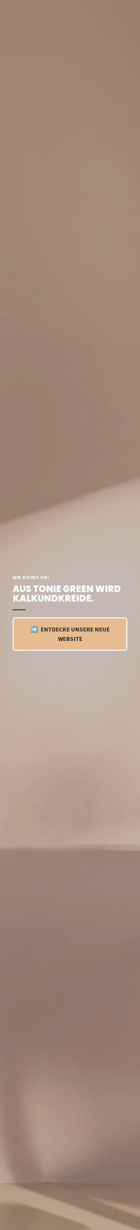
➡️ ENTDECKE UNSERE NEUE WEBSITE (70, 634)
